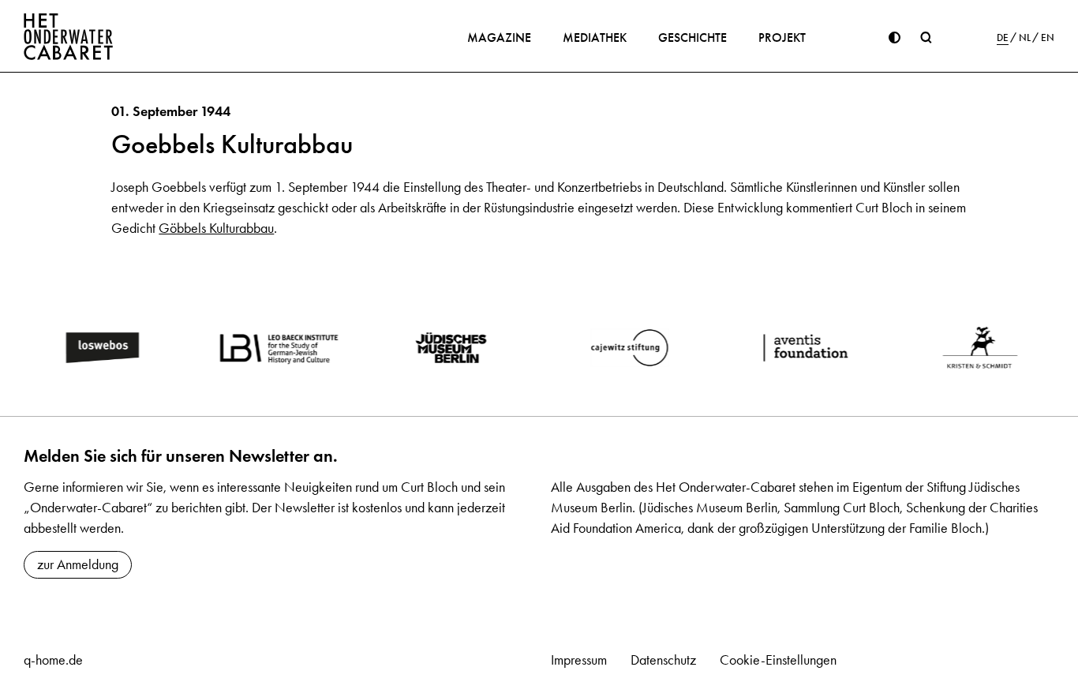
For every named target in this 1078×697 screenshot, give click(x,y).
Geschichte (692, 37)
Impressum (579, 660)
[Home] (69, 36)
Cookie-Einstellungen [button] (778, 660)
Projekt (782, 37)
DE (1003, 38)
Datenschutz (663, 660)
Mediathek (595, 37)
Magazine (499, 37)
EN (1047, 38)
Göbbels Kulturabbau (216, 228)
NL (1025, 38)
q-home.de (53, 660)
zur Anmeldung (77, 564)
